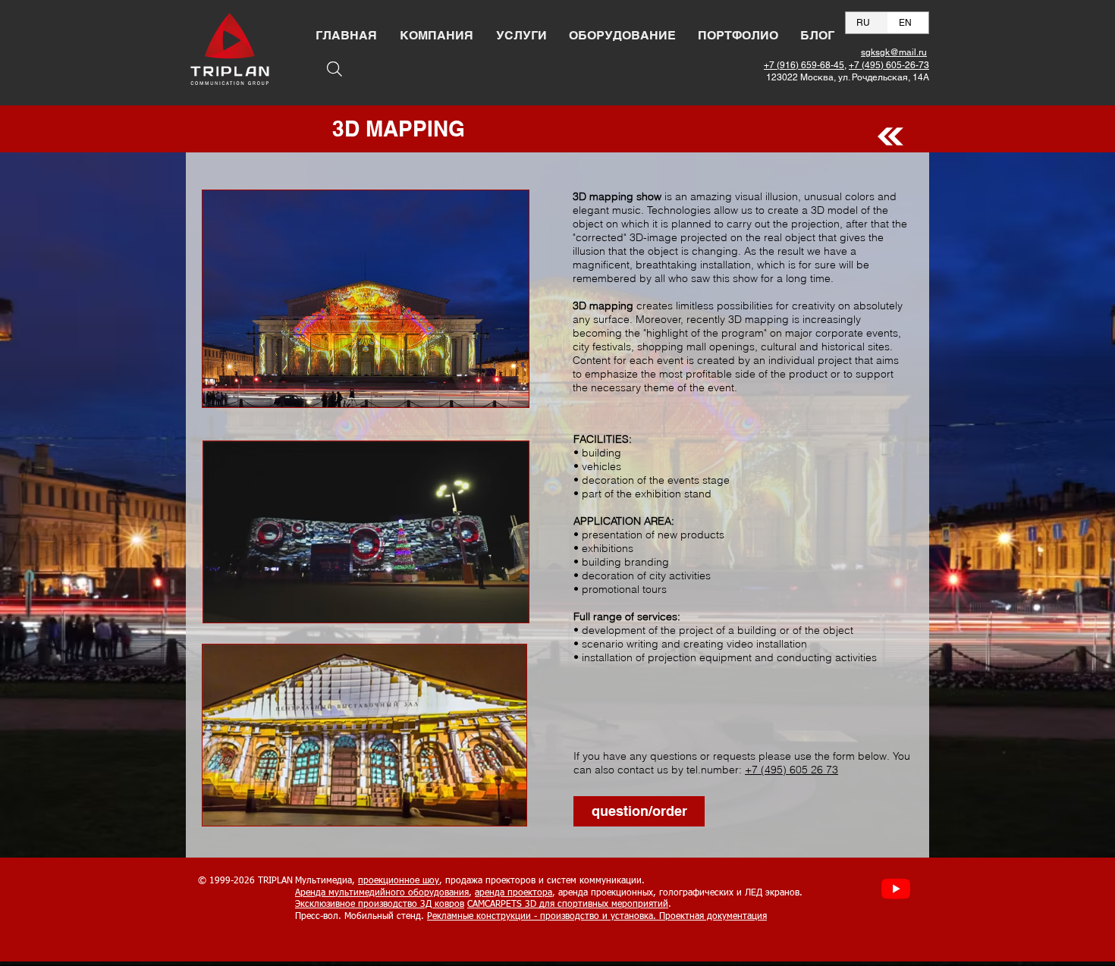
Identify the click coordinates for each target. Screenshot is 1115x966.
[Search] (334, 69)
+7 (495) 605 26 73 (791, 769)
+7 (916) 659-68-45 (804, 65)
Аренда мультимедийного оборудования (382, 893)
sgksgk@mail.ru (894, 52)
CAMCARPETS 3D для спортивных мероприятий (567, 904)
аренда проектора (513, 893)
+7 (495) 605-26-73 (889, 65)
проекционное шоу (398, 881)
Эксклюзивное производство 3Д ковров (379, 904)
